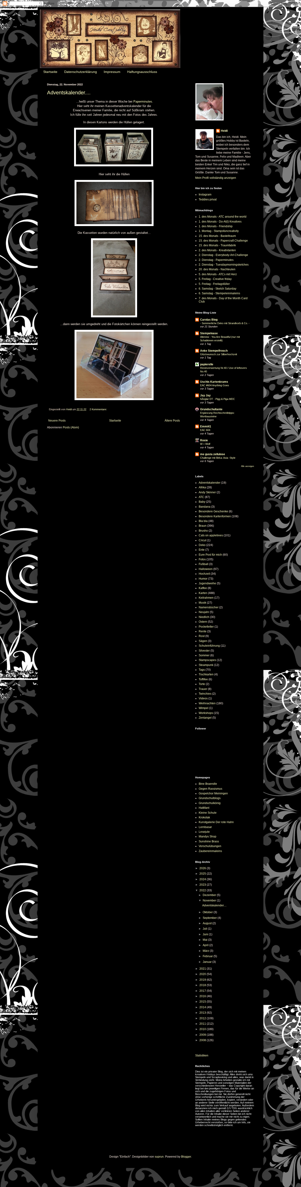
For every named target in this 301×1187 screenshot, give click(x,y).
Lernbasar (205, 827)
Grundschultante (211, 409)
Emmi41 (205, 426)
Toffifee (203, 679)
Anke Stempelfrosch (214, 350)
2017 (203, 990)
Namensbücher (208, 607)
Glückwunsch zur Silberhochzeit (218, 354)
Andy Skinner (207, 492)
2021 (203, 968)
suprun (159, 1156)
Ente (202, 549)
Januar (207, 962)
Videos (203, 698)
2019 (203, 979)
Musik (202, 602)
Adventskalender (209, 482)
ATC (201, 497)
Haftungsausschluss (142, 72)
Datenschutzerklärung (80, 72)
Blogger (186, 1156)
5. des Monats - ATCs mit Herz (218, 274)
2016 (203, 996)
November (210, 900)
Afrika (202, 487)
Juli (205, 928)
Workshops (206, 713)
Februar (208, 956)
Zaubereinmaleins (210, 851)
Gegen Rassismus (210, 788)
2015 (203, 1001)
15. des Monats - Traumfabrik (217, 245)
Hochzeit (204, 573)
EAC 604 (205, 430)
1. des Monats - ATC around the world (222, 216)
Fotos (202, 559)
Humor (203, 578)
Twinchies (205, 693)
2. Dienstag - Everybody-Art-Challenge (223, 255)
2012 (203, 1018)
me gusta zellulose (212, 454)
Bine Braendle (208, 783)
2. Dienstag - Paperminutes (216, 260)
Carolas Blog (209, 319)
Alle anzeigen (247, 466)
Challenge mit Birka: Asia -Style (217, 457)
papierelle (206, 364)
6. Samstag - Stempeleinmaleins (219, 293)
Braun (202, 525)
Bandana (204, 506)
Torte (202, 684)
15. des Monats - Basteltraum (217, 236)
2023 (203, 884)
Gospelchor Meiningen (213, 793)
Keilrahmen (206, 597)
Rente (202, 631)
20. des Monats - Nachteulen (217, 269)
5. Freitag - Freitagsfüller (214, 284)
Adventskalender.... (69, 93)
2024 (203, 879)
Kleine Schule (208, 812)
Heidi (224, 130)
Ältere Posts (172, 420)
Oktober (208, 912)
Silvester (204, 650)
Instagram (205, 194)
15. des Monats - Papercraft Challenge (223, 240)
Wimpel (203, 708)
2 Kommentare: (98, 409)
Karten (203, 593)
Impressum (112, 72)
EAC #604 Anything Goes (214, 385)
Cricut (202, 540)
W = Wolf (205, 443)
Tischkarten (206, 674)
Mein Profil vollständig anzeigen (215, 177)
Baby (202, 501)
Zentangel (205, 717)
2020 (203, 974)
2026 (203, 868)
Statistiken (201, 1055)
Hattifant (204, 807)
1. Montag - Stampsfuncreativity (219, 231)
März (206, 950)
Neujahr (204, 612)
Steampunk (206, 665)
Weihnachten (207, 703)
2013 (203, 1012)
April (206, 945)
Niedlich (204, 617)
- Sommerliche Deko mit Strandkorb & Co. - (225, 323)
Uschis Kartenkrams (214, 381)
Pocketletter (206, 626)
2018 (203, 985)
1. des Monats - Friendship (216, 226)
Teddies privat (208, 199)
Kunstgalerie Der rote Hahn (216, 822)
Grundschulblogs (210, 798)
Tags (202, 669)
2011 (203, 1023)
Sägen (203, 641)
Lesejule (204, 831)
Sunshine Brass (209, 841)
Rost (202, 636)
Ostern (203, 621)
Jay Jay (205, 395)
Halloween (206, 569)
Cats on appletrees (211, 535)
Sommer (204, 655)
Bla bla (203, 521)
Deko (202, 545)
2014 (203, 1007)
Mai (205, 939)
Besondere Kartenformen (215, 516)
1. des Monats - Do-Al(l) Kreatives (220, 221)
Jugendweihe (207, 583)
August (207, 923)
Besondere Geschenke (213, 511)
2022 (203, 890)
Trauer (203, 689)
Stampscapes (207, 660)
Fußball (203, 564)
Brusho (203, 530)
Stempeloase (209, 333)
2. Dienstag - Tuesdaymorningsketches (224, 264)
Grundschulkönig (210, 803)
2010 (203, 1029)
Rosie (204, 440)
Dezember (210, 895)
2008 (203, 1040)
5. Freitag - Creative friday (215, 279)
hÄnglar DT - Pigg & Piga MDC (217, 399)
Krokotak (204, 817)
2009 (203, 1034)
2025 (203, 873)
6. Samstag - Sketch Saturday (217, 288)
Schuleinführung (209, 645)
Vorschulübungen (210, 846)
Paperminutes (142, 101)
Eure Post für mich (210, 554)
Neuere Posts (57, 420)
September (210, 918)
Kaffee (203, 588)
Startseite (50, 72)
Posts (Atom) (71, 427)
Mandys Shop (207, 836)
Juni (206, 934)
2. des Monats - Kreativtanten (217, 250)
